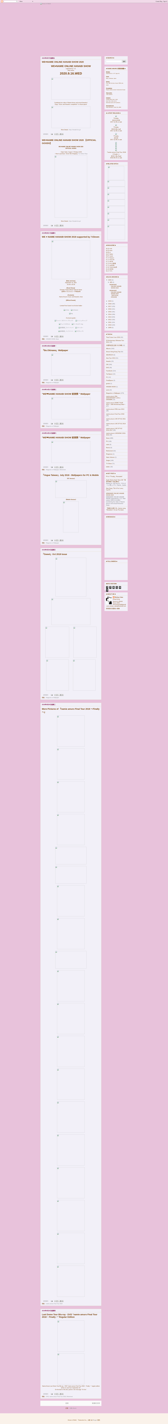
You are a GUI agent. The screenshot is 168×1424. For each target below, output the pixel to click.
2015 (110, 311)
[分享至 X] (59, 134)
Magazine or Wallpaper (52, 382)
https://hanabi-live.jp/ (75, 129)
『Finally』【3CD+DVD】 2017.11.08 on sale (116, 120)
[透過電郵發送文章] (51, 134)
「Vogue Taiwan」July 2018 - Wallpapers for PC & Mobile (70, 475)
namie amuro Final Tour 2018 (54, 1303)
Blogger (95, 1420)
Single (108, 460)
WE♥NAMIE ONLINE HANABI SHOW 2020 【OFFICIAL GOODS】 (115, 294)
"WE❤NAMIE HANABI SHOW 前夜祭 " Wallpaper (66, 394)
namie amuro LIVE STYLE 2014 (116, 423)
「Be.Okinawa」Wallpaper (55, 350)
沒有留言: (46, 134)
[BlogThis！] (57, 134)
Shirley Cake (119, 597)
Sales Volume (110, 457)
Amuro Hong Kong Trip (113, 351)
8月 (111, 282)
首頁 (67, 1403)
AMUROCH (109, 355)
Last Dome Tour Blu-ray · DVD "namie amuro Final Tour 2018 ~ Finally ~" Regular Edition (69, 1315)
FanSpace (109, 374)
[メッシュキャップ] (81, 320)
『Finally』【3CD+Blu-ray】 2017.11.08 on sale (116, 129)
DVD (47, 1396)
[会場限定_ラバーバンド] (66, 327)
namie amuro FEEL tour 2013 (115, 409)
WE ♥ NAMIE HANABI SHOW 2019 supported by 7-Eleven (70, 237)
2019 (110, 301)
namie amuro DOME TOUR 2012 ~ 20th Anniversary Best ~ (115, 403)
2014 (110, 314)
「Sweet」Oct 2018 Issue (54, 554)
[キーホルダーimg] (77, 324)
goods (108, 383)
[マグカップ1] (79, 331)
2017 (110, 306)
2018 (110, 304)
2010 (110, 325)
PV (107, 441)
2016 (110, 309)
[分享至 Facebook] (61, 134)
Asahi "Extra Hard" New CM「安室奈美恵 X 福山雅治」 (116, 480)
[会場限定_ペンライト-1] (66, 331)
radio (107, 444)
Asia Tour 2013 (110, 358)
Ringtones (109, 454)
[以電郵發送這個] (55, 134)
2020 (110, 280)
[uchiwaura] (74, 310)
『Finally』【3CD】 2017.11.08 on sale (116, 137)
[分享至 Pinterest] (63, 134)
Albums (108, 348)
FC (107, 377)
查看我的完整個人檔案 (113, 608)
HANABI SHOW (50, 339)
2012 (110, 319)
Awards (108, 361)
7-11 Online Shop (82, 153)
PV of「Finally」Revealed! (114, 476)
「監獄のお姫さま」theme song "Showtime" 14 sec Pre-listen (116, 509)
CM (107, 364)
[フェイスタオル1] (64, 324)
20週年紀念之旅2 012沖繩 (114, 345)
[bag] (71, 313)
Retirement (63, 469)
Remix (108, 447)
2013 (110, 317)
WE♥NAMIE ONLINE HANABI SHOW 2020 (63, 62)
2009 (110, 327)
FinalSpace (109, 380)
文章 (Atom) (73, 1408)
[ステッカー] (79, 327)
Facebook (109, 371)
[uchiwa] (66, 310)
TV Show (109, 463)
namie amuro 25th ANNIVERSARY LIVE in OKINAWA (113, 398)
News (57, 339)
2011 (110, 322)
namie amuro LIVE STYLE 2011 (116, 419)
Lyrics (108, 390)
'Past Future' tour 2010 (113, 337)
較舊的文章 (96, 1403)
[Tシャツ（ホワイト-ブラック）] (64, 320)
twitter (108, 467)
